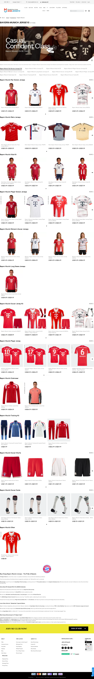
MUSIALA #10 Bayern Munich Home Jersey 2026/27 (10, 369)
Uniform (52, 7)
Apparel (64, 7)
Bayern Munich (21, 17)
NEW (48, 10)
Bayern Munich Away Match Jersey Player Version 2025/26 (82, 220)
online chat (84, 2)
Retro (36, 7)
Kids (40, 7)
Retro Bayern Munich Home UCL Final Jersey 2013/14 (10, 145)
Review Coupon (19, 653)
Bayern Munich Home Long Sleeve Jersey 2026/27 (11, 294)
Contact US (33, 644)
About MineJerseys (34, 642)
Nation (31, 7)
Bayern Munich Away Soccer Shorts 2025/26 (57, 481)
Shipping (3, 648)
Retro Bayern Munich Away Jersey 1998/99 (59, 144)
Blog (2, 650)
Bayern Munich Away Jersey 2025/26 (81, 107)
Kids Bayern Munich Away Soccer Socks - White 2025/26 (59, 518)
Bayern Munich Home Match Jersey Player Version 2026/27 (11, 220)
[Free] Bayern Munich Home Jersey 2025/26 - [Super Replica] (9, 556)
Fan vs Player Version (20, 650)
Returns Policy (5, 661)
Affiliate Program (19, 648)
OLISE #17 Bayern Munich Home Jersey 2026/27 (34, 369)
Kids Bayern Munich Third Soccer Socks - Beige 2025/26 (11, 518)
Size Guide (3, 646)
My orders (78, 2)
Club (25, 7)
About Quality (33, 648)
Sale (44, 10)
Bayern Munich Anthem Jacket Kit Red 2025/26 (58, 444)
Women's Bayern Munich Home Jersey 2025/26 (58, 257)
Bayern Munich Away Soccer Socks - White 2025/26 (82, 518)
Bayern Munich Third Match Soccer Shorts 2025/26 (82, 481)
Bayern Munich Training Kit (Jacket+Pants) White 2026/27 (35, 444)
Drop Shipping (19, 646)
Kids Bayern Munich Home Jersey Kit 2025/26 (81, 183)
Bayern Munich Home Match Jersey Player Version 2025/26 (59, 220)
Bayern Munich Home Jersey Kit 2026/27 (11, 331)
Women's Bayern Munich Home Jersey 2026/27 (10, 257)
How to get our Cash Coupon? (21, 642)
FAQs (2, 642)
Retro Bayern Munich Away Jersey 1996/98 (35, 144)
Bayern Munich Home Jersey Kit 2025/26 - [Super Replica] (59, 332)
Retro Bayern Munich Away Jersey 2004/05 (82, 144)
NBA (44, 7)
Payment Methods (34, 646)
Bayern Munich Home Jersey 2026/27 (10, 107)
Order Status (3, 653)
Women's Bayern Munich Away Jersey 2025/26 (81, 257)
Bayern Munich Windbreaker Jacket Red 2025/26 (34, 406)
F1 (47, 7)
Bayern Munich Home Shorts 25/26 (33, 480)
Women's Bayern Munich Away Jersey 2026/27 (34, 257)
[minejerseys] (13, 10)
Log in (89, 2)
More (91, 80)
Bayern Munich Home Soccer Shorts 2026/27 (10, 481)
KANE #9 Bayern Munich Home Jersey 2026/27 (58, 369)
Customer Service (4, 644)
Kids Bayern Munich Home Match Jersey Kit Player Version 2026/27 (11, 183)
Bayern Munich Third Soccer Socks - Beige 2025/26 (34, 518)
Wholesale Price (19, 644)
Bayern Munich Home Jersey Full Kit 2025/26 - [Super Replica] (33, 332)
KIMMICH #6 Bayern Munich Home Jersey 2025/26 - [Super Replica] (82, 369)
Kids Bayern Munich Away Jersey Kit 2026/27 (57, 183)
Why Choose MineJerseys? (36, 650)
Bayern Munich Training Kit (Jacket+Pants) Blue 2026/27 (11, 444)
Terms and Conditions (40, 677)
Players (58, 7)
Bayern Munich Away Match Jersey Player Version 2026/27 (35, 220)
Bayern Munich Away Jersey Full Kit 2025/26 (81, 332)
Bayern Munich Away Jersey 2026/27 (33, 107)
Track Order (72, 2)
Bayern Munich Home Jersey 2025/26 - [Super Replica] (58, 108)
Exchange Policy (5, 663)
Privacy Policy (5, 665)
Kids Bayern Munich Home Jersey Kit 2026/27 (34, 183)
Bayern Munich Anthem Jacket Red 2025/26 (9, 406)
